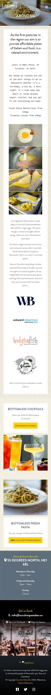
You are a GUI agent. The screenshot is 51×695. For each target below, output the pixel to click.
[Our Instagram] (33, 689)
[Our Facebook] (17, 689)
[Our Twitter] (25, 689)
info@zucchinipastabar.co (27, 615)
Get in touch (14, 383)
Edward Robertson (25, 682)
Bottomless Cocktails (25, 425)
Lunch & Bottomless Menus (26, 540)
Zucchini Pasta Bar (23, 679)
